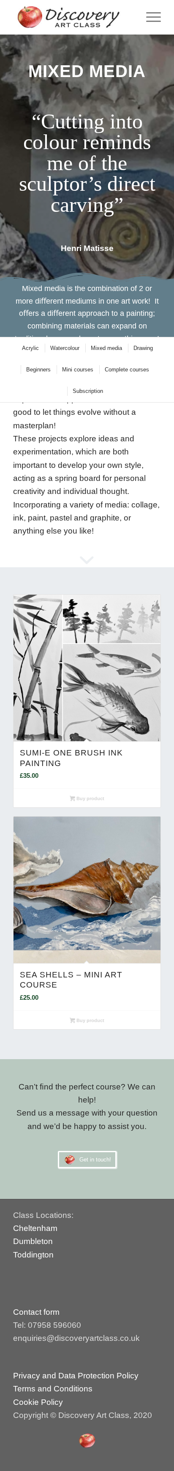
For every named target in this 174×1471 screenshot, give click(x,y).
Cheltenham (35, 1228)
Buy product (89, 798)
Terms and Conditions (52, 1388)
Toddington (33, 1254)
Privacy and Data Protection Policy (76, 1375)
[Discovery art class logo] (72, 17)
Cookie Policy (38, 1402)
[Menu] (149, 17)
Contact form (37, 1312)
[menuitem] (149, 17)
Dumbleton (33, 1241)
